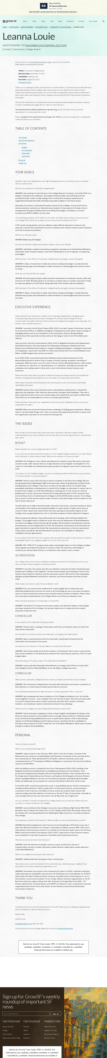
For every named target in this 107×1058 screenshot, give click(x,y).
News (60, 21)
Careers (26, 1034)
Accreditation (27, 150)
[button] (13, 128)
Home (5, 27)
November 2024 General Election (46, 45)
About (25, 21)
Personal (21, 160)
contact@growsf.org (65, 928)
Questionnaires (27, 27)
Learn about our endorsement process (29, 64)
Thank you (22, 163)
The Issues (22, 143)
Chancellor (26, 153)
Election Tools (49, 1038)
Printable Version (24, 82)
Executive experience (26, 140)
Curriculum (26, 156)
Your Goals (22, 137)
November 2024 (41, 27)
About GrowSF (8, 1027)
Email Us (26, 1038)
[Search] (103, 21)
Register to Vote (50, 1030)
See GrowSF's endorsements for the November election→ (53, 12)
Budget (24, 147)
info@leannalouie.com (23, 924)
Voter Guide (93, 21)
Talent (43, 21)
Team (34, 21)
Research (70, 21)
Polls (52, 21)
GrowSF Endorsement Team (41, 62)
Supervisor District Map (11, 1038)
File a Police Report (51, 1034)
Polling (5, 1030)
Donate (81, 21)
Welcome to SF (50, 1027)
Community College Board (60, 27)
